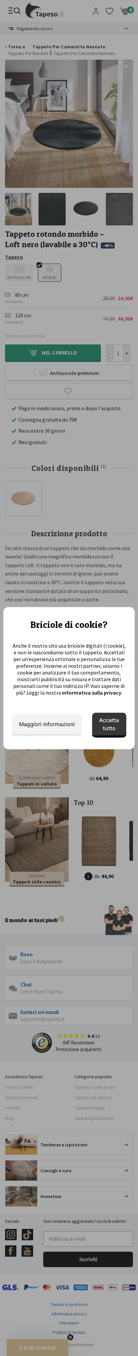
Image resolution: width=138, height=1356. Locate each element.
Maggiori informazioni (47, 724)
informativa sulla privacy (91, 692)
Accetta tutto (109, 724)
